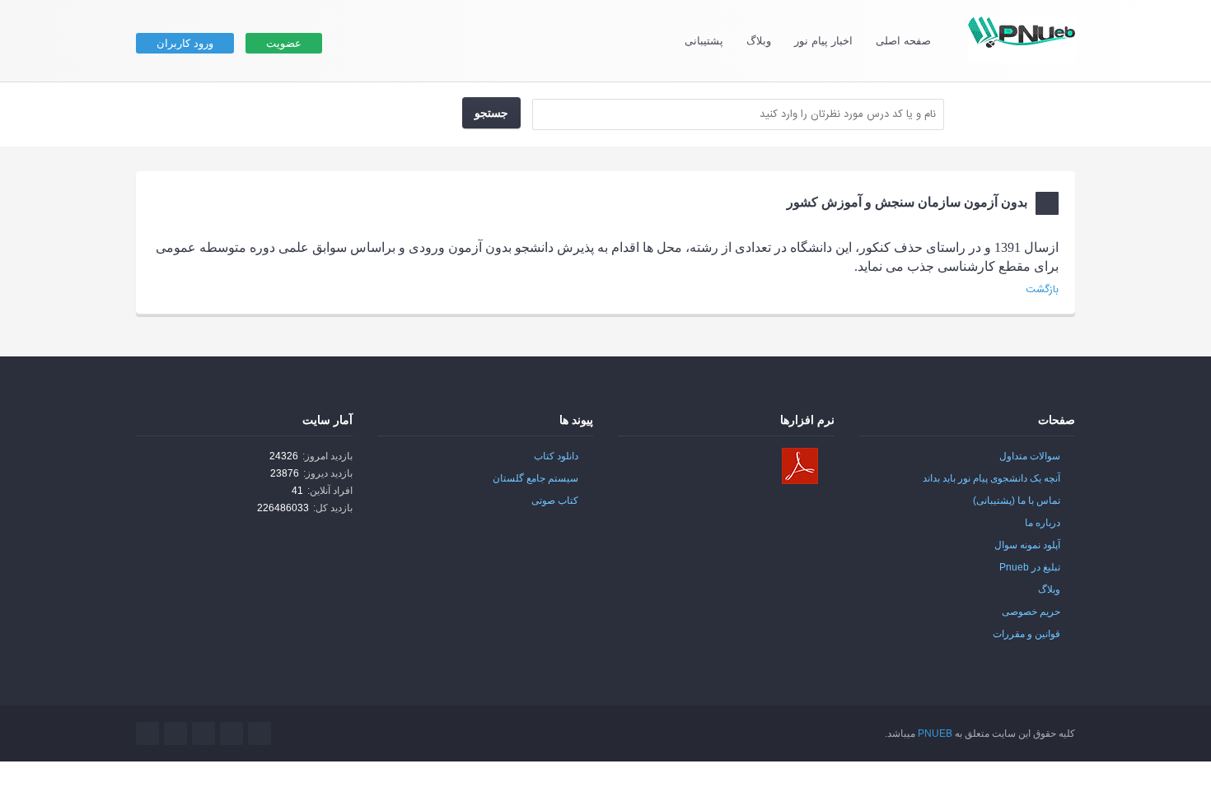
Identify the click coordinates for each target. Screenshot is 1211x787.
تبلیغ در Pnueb (1029, 567)
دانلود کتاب (556, 456)
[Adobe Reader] (800, 466)
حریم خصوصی (1031, 611)
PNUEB (935, 733)
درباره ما (1042, 523)
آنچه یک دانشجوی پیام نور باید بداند (991, 478)
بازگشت (1042, 290)
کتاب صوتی (554, 500)
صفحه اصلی (903, 41)
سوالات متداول (1029, 456)
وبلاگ (758, 41)
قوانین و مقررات (1026, 634)
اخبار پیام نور (823, 41)
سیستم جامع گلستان (535, 478)
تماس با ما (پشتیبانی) (1016, 500)
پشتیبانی (704, 41)
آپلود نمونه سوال (1027, 545)
